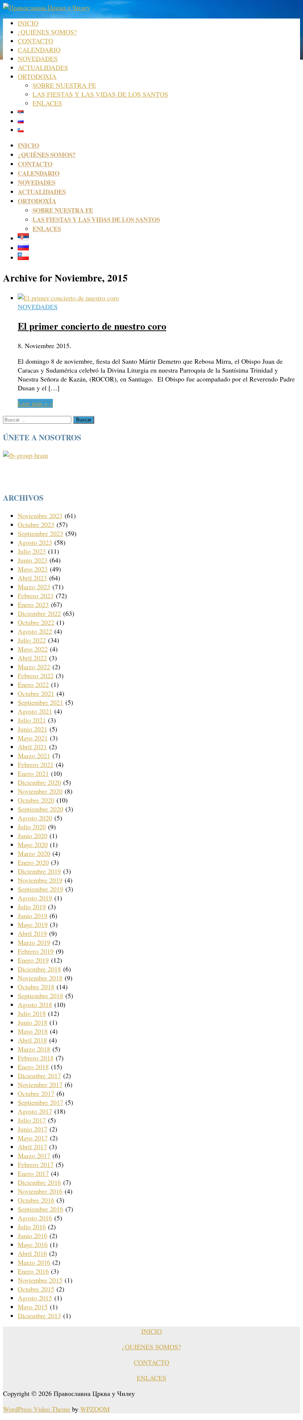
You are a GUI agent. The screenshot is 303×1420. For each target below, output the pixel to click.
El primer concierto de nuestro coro (92, 326)
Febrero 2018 (36, 1057)
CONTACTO (35, 40)
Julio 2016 (32, 1226)
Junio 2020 (32, 835)
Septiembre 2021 (40, 702)
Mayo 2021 (33, 737)
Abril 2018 (32, 1040)
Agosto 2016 (35, 1217)
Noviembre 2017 (40, 1084)
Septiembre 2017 (40, 1102)
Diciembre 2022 (39, 613)
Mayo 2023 (33, 568)
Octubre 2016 (36, 1200)
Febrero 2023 (36, 595)
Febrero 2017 (36, 1164)
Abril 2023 (32, 577)
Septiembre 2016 (40, 1208)
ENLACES (47, 103)
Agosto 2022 (35, 631)
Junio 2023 (32, 560)
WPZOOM (95, 1408)
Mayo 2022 (33, 648)
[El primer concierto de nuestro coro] (68, 297)
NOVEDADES (38, 58)
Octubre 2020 (36, 800)
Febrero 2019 (36, 951)
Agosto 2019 (35, 897)
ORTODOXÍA (37, 76)
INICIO (28, 23)
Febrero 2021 (36, 764)
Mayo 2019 (33, 924)
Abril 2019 (32, 933)
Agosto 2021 (35, 711)
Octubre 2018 (36, 986)
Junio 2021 (32, 728)
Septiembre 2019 (40, 888)
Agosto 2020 (35, 817)
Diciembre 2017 (39, 1075)
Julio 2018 (32, 1013)
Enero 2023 (33, 604)
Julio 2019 (32, 906)
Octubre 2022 (36, 622)
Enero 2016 (33, 1271)
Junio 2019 (32, 915)
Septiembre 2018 (40, 995)
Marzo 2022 (34, 666)
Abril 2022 (32, 657)
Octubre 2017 (36, 1093)
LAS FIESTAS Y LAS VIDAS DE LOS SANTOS (100, 94)
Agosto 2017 (35, 1111)
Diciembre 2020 (39, 782)
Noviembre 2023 (40, 515)
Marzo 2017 (34, 1155)
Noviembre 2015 (40, 1280)
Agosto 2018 (35, 1004)
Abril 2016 (32, 1253)
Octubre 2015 (36, 1288)
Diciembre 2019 (39, 871)
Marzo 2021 (34, 755)
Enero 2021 (33, 773)
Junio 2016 (32, 1235)
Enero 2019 (33, 960)
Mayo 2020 (33, 844)
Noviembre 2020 (40, 791)
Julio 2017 (32, 1120)
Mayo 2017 (33, 1137)
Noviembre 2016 (40, 1191)
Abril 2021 (32, 746)
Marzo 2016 (34, 1262)
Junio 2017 (32, 1128)
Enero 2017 (33, 1173)
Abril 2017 (32, 1146)
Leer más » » (35, 403)
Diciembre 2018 (39, 968)
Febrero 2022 (36, 675)
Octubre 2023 (36, 524)
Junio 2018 (32, 1022)
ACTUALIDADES (43, 67)
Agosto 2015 (35, 1297)
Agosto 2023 (35, 542)
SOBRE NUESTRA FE (64, 85)
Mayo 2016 (33, 1244)
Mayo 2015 (33, 1306)
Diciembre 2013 (39, 1315)
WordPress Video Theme (36, 1408)
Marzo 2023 (34, 586)
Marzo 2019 (34, 942)
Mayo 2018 (33, 1031)
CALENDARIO (39, 49)
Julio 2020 (32, 826)
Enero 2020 (33, 862)
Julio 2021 (32, 720)
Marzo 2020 (34, 853)
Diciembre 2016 (39, 1182)
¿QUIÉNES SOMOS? (47, 31)
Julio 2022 (32, 640)
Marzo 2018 (34, 1048)
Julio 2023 (32, 551)
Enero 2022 (33, 684)
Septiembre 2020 (40, 808)
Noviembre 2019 (40, 880)
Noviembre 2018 (40, 977)
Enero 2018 (33, 1066)
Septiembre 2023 (40, 533)
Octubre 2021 (36, 693)
